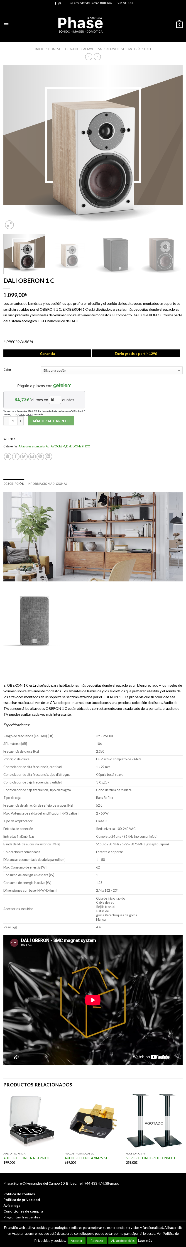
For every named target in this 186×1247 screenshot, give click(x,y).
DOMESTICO (57, 49)
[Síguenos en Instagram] (60, 3)
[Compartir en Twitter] (24, 456)
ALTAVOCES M (93, 49)
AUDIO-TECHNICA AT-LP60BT (26, 1158)
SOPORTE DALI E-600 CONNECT (151, 1158)
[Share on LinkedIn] (48, 456)
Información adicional (47, 484)
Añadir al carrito (51, 421)
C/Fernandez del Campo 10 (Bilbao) (91, 3)
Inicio (39, 49)
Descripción (13, 484)
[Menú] (6, 24)
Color (7, 369)
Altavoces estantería (123, 49)
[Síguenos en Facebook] (55, 3)
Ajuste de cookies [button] (123, 1240)
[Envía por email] (32, 456)
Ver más (38, 414)
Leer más (145, 1240)
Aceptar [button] (76, 1240)
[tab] (13, 483)
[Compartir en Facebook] (16, 456)
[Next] (173, 147)
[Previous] (13, 147)
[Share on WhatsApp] (7, 456)
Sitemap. (112, 1183)
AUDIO (75, 49)
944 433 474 (125, 3)
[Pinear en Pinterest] (40, 456)
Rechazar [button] (97, 1240)
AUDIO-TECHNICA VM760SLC (87, 1158)
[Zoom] (9, 224)
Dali (147, 49)
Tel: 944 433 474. (91, 1183)
